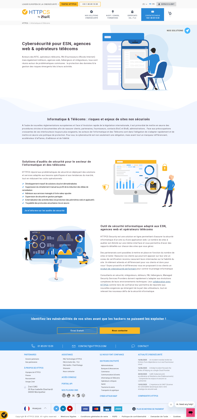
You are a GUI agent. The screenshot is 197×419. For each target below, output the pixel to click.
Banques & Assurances (110, 369)
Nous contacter (120, 331)
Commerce (105, 372)
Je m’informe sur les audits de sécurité (44, 211)
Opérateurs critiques (108, 381)
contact (143, 346)
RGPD (114, 417)
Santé (103, 384)
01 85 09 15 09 (45, 346)
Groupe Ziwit (30, 382)
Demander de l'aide (159, 417)
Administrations (107, 365)
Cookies (177, 417)
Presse (28, 375)
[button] (91, 14)
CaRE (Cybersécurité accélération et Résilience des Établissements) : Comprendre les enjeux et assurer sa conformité (155, 377)
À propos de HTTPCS (32, 372)
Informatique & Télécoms (110, 378)
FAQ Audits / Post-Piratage (73, 365)
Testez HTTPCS (68, 4)
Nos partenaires (31, 362)
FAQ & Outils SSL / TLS (71, 362)
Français (36, 408)
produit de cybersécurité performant (118, 269)
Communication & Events (110, 375)
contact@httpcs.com (92, 346)
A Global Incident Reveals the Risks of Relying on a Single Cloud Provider (154, 369)
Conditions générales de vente (94, 417)
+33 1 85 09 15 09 (90, 4)
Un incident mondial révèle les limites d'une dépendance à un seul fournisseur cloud (156, 362)
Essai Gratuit (77, 331)
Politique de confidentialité (134, 417)
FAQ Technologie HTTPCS (72, 359)
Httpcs (25, 23)
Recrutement (30, 379)
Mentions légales (68, 417)
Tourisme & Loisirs (108, 387)
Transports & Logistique (110, 390)
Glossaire (66, 368)
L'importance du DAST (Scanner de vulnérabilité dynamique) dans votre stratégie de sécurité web (155, 387)
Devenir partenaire (32, 359)
